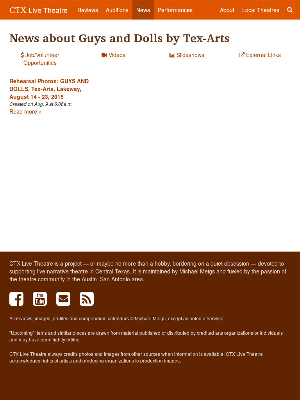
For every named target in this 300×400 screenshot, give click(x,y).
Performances (175, 10)
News (143, 10)
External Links (263, 55)
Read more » (25, 111)
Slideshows (189, 55)
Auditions (117, 10)
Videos (116, 55)
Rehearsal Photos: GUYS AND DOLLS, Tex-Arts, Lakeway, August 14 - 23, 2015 (49, 88)
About (227, 10)
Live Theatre (38, 10)
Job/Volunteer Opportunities (41, 58)
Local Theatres (260, 10)
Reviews (87, 10)
